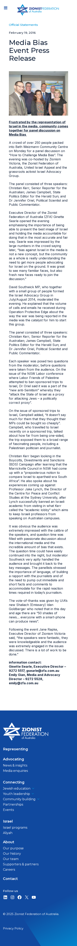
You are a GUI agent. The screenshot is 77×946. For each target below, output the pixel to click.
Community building (19, 799)
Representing (15, 749)
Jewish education (16, 788)
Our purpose (13, 848)
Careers (9, 869)
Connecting (13, 782)
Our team (11, 859)
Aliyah (7, 833)
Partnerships (13, 804)
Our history (12, 853)
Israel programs (15, 827)
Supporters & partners (20, 864)
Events (8, 810)
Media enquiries (15, 771)
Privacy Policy (13, 928)
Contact (10, 879)
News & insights (15, 765)
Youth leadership (16, 794)
